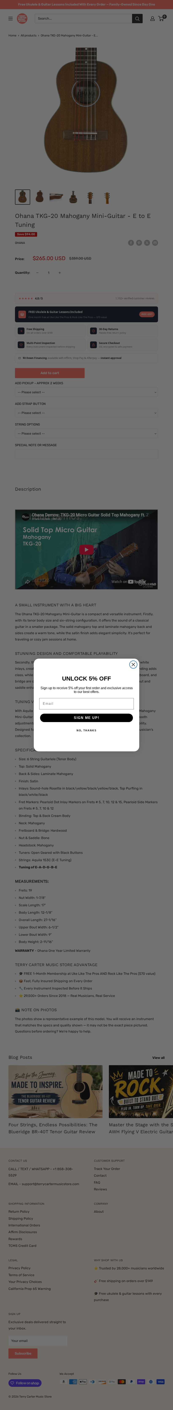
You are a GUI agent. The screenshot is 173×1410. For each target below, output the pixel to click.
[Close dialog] (133, 664)
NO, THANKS (87, 730)
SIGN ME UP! (86, 718)
